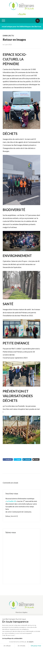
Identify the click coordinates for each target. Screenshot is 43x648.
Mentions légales (21, 612)
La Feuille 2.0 (11, 501)
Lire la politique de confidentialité (12, 638)
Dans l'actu (8, 35)
